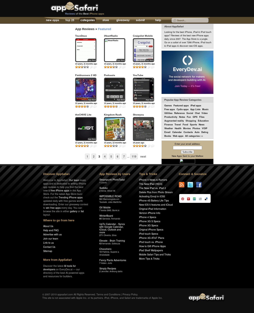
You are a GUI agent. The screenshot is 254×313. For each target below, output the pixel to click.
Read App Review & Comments (95, 67)
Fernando (115, 218)
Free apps (169, 109)
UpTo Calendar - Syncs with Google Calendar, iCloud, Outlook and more (112, 228)
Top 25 (70, 20)
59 (100, 198)
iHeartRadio (111, 35)
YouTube (138, 75)
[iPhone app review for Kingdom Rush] (114, 129)
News (201, 124)
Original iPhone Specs (151, 229)
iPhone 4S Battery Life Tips (154, 200)
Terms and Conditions (108, 294)
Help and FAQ (51, 230)
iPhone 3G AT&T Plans (151, 238)
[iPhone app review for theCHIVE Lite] (85, 129)
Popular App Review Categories (182, 99)
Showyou (138, 114)
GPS (195, 116)
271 (101, 235)
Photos (196, 128)
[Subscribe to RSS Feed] (183, 184)
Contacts (188, 132)
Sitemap (47, 251)
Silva (114, 235)
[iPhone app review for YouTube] (143, 90)
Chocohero (105, 249)
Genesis (106, 218)
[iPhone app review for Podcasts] (114, 90)
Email (167, 132)
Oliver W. (111, 190)
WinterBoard (106, 215)
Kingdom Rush (113, 114)
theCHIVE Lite (83, 114)
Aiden (104, 262)
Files (201, 116)
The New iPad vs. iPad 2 (152, 188)
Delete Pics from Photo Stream (156, 192)
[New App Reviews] (52, 20)
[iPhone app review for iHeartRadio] (114, 50)
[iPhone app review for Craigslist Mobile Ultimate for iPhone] (143, 50)
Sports (193, 124)
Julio (110, 262)
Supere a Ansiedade (109, 253)
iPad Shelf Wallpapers (151, 250)
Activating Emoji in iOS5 (152, 196)
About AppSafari (174, 26)
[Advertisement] (54, 87)
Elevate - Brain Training (112, 240)
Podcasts (109, 75)
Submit (140, 20)
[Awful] (76, 67)
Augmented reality (174, 120)
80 (100, 218)
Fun (189, 116)
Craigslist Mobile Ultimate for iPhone (144, 37)
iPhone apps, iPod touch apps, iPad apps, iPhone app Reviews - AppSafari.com (81, 6)
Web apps (178, 135)
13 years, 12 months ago (115, 143)
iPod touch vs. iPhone (151, 242)
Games (168, 105)
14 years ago (138, 143)
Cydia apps (183, 109)
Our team (74, 180)
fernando (106, 243)
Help (158, 20)
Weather (168, 128)
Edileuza (116, 243)
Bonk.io (115, 210)
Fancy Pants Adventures (112, 260)
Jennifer (105, 271)
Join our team (50, 238)
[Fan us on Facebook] (200, 184)
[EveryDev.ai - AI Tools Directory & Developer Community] (187, 72)
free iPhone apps (60, 190)
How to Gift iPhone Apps (152, 246)
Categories (87, 20)
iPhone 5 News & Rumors (153, 179)
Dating (204, 132)
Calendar (177, 132)
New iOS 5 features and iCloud (156, 204)
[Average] (82, 67)
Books (167, 135)
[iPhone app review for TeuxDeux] (85, 50)
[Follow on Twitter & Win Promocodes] (191, 184)
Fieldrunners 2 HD (85, 75)
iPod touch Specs (148, 233)
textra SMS (106, 210)
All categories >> (194, 135)
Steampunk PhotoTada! (112, 179)
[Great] (84, 67)
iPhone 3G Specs (148, 225)
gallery (73, 211)
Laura (104, 182)
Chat (197, 113)
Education (203, 120)
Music (205, 109)
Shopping (191, 120)
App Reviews (85, 29)
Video (204, 113)
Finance (168, 124)
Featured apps (181, 105)
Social (189, 113)
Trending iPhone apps (71, 197)
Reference (179, 113)
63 (100, 243)
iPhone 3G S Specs (149, 221)
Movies (187, 128)
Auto (197, 132)
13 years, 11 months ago (86, 64)
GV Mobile (105, 207)
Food (185, 124)
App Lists (195, 109)
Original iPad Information (152, 208)
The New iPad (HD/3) (150, 184)
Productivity (170, 116)
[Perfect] (87, 67)
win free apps (53, 207)
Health (178, 128)
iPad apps (195, 105)
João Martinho (114, 201)
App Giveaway (122, 20)
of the (84, 13)
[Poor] (79, 67)
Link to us (48, 242)
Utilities (168, 113)
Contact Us (49, 246)
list (82, 211)
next (143, 156)
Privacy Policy (130, 294)
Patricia (105, 251)
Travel (178, 124)
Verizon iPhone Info (149, 213)
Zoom (91, 67)
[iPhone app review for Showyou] (143, 129)
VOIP (204, 128)
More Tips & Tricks (149, 258)
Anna (103, 190)
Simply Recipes (107, 268)
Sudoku (103, 188)
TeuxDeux (81, 35)
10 (100, 251)
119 (134, 156)
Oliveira (107, 235)
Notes (182, 116)
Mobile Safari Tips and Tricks (155, 254)
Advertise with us (52, 234)
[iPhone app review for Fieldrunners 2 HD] (85, 90)
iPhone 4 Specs (147, 217)
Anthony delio (116, 271)
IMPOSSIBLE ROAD (110, 196)
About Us (48, 226)
